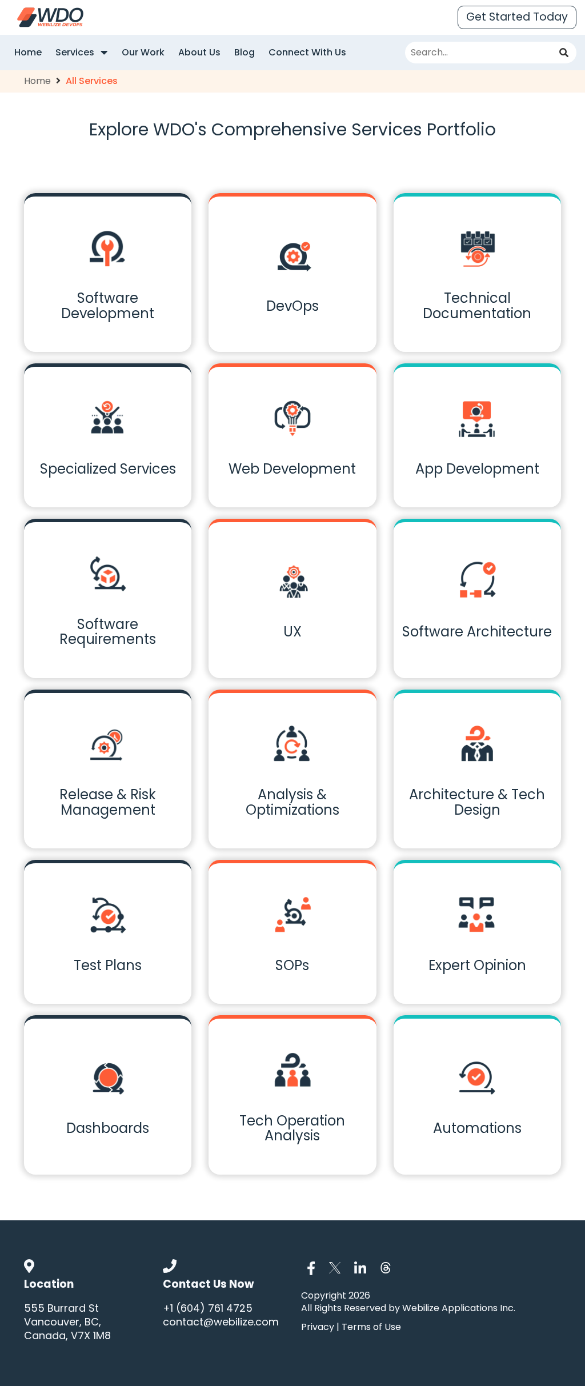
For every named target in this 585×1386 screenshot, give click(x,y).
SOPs (292, 965)
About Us (199, 52)
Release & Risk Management (107, 802)
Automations (477, 1128)
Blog (244, 52)
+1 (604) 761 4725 (208, 1308)
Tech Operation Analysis (292, 1128)
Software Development (107, 305)
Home (28, 52)
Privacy (318, 1326)
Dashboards (107, 1128)
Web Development (292, 468)
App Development (477, 468)
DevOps (292, 306)
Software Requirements (107, 631)
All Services (92, 80)
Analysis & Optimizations (292, 802)
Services (76, 52)
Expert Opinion (477, 965)
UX (292, 631)
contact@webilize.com (221, 1322)
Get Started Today (517, 17)
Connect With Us (307, 52)
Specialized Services (108, 468)
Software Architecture (477, 631)
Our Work (143, 52)
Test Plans (108, 965)
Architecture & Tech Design (477, 802)
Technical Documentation (477, 305)
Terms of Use (370, 1326)
